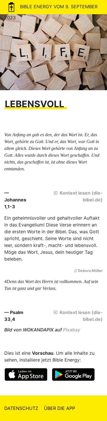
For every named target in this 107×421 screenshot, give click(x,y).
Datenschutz (21, 408)
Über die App (59, 408)
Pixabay (71, 330)
